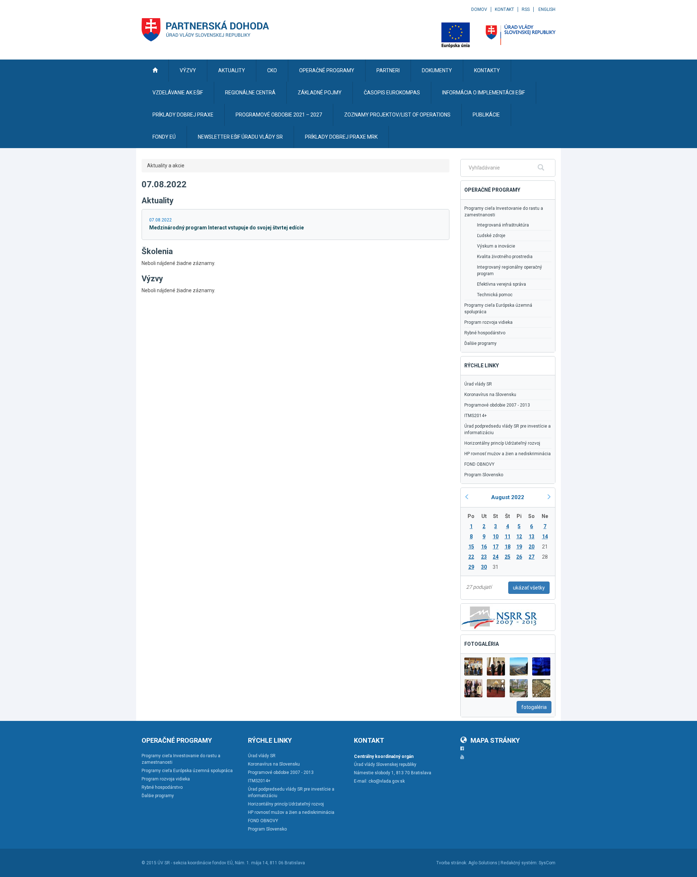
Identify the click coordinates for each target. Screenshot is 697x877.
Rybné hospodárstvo (484, 332)
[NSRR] (499, 616)
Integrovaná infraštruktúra (503, 225)
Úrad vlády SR (478, 384)
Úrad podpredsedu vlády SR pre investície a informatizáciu (507, 429)
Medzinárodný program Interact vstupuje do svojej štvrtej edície (226, 228)
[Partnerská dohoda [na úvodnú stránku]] (205, 29)
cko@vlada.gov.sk (386, 781)
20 (531, 547)
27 (531, 557)
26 (519, 557)
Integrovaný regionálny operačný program (509, 270)
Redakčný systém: (519, 862)
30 (484, 567)
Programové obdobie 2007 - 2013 (497, 405)
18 (507, 547)
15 (471, 547)
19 (519, 547)
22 (471, 557)
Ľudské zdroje (491, 235)
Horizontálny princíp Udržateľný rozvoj (502, 443)
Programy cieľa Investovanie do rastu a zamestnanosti (503, 211)
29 (471, 567)
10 (495, 536)
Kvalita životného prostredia (505, 256)
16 (484, 547)
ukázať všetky (529, 588)
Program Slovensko (483, 474)
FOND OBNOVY (479, 464)
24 (495, 557)
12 (519, 536)
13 (531, 536)
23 (484, 557)
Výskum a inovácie (496, 246)
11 (507, 536)
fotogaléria (534, 707)
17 (495, 547)
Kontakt (504, 9)
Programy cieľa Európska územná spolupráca (498, 308)
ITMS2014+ (475, 415)
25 (507, 557)
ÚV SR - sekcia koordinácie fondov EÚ (195, 862)
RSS (526, 9)
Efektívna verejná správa (501, 284)
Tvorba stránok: (451, 862)
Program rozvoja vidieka (488, 322)
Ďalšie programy (480, 343)
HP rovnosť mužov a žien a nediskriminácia (507, 453)
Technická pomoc (495, 294)
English (546, 9)
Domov (479, 9)
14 (545, 536)
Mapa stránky (495, 740)
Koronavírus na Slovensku (490, 394)
